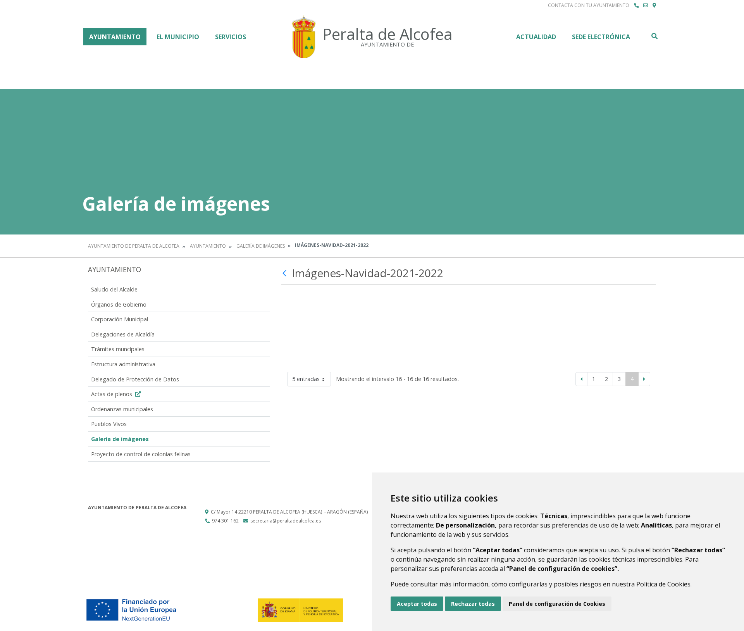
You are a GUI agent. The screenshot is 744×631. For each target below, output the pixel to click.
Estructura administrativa (123, 364)
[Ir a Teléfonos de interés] (636, 5)
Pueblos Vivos (109, 424)
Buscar (654, 36)
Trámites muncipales (118, 349)
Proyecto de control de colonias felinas (141, 454)
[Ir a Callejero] (654, 5)
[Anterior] (581, 379)
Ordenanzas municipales (122, 409)
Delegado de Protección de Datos (135, 379)
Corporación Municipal (119, 319)
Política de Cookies (663, 584)
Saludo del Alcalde (114, 289)
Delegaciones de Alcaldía (123, 334)
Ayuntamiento (115, 37)
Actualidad (536, 37)
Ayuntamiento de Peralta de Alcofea (133, 246)
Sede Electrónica (601, 37)
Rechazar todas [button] (473, 603)
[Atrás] (285, 273)
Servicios (230, 37)
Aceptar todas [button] (417, 603)
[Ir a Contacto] (645, 5)
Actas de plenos (112, 394)
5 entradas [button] (306, 379)
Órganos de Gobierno (118, 304)
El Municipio (178, 37)
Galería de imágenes (260, 246)
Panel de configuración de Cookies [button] (557, 603)
